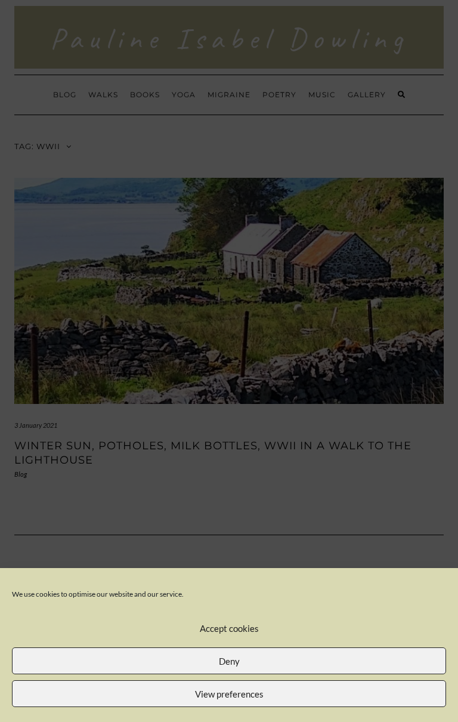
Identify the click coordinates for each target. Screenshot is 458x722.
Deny (229, 661)
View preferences (229, 694)
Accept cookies (229, 628)
